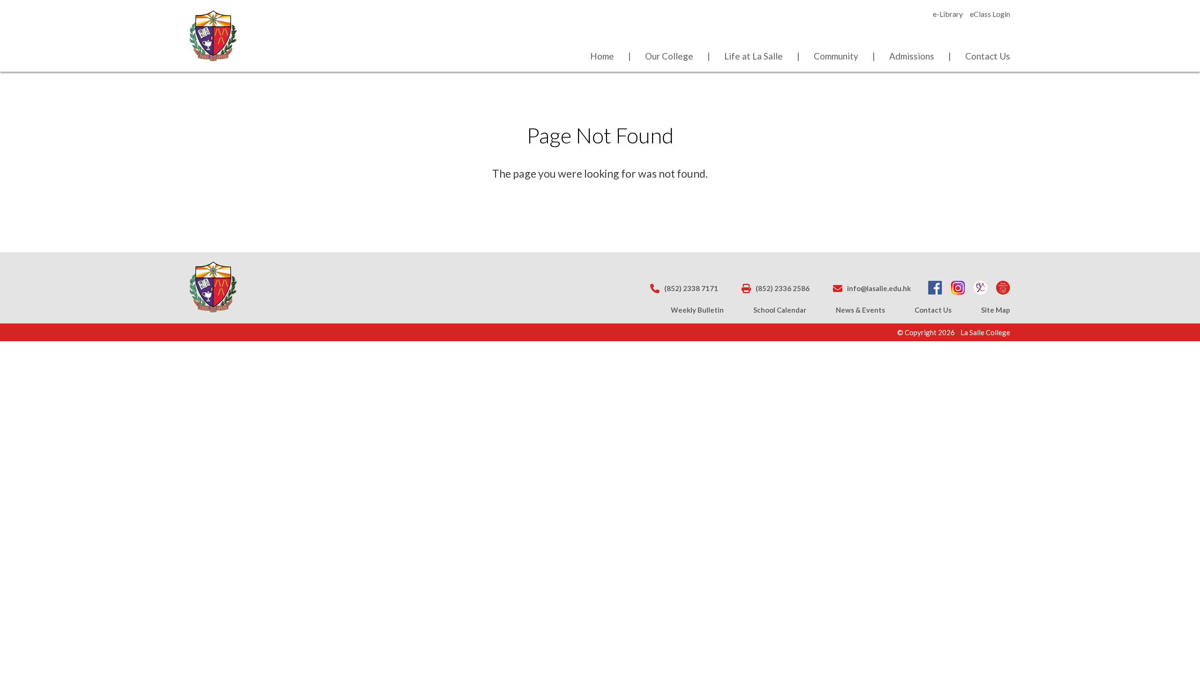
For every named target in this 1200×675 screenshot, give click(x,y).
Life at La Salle (753, 56)
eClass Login (990, 13)
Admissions (911, 56)
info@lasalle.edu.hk (879, 288)
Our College (669, 56)
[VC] (1003, 288)
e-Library (948, 13)
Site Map (995, 310)
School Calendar (779, 310)
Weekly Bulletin (697, 310)
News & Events (860, 310)
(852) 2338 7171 (691, 288)
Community (836, 56)
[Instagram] (958, 288)
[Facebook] (935, 288)
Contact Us (987, 56)
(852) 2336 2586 (783, 288)
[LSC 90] (981, 288)
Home (602, 56)
